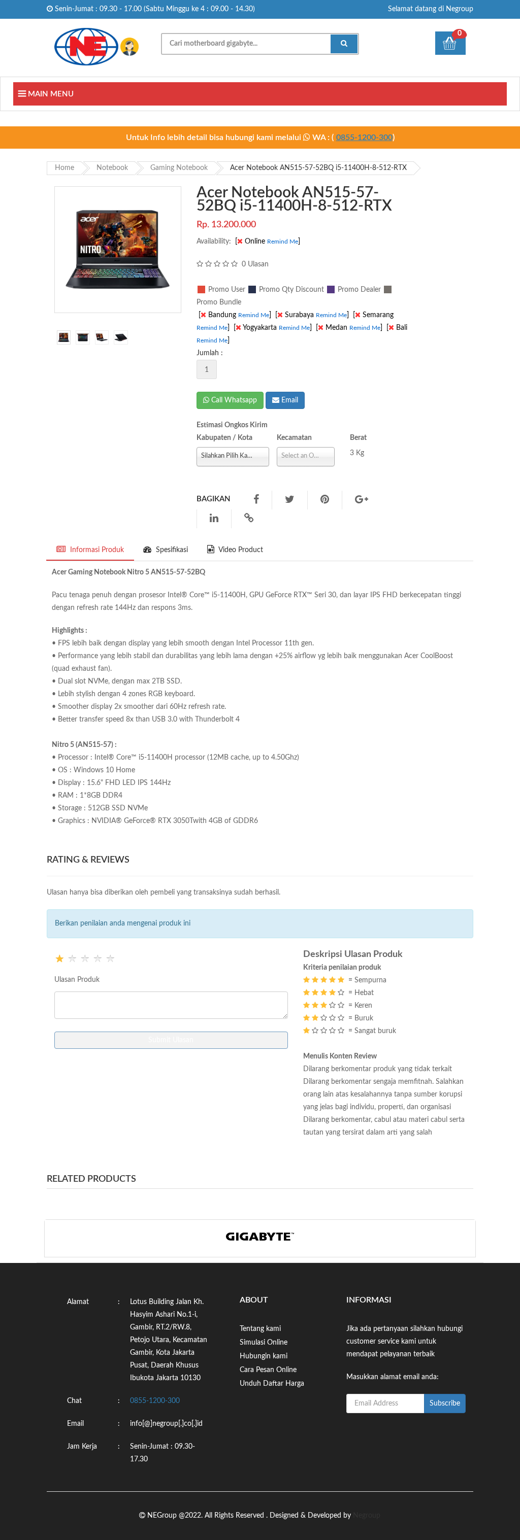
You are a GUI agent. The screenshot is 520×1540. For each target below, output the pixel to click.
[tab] (64, 337)
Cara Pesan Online (268, 1370)
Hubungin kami (263, 1356)
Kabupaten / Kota (224, 437)
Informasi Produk (96, 550)
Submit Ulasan (170, 1040)
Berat (358, 437)
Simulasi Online (263, 1342)
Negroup (366, 1515)
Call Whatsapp (233, 400)
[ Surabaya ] (313, 315)
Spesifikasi (171, 550)
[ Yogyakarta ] (274, 327)
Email (288, 400)
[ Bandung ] (236, 315)
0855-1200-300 (364, 137)
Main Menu (50, 94)
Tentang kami (260, 1328)
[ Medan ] (350, 327)
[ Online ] (268, 241)
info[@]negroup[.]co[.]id (166, 1423)
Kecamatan (294, 437)
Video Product (240, 550)
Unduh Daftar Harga (272, 1383)
